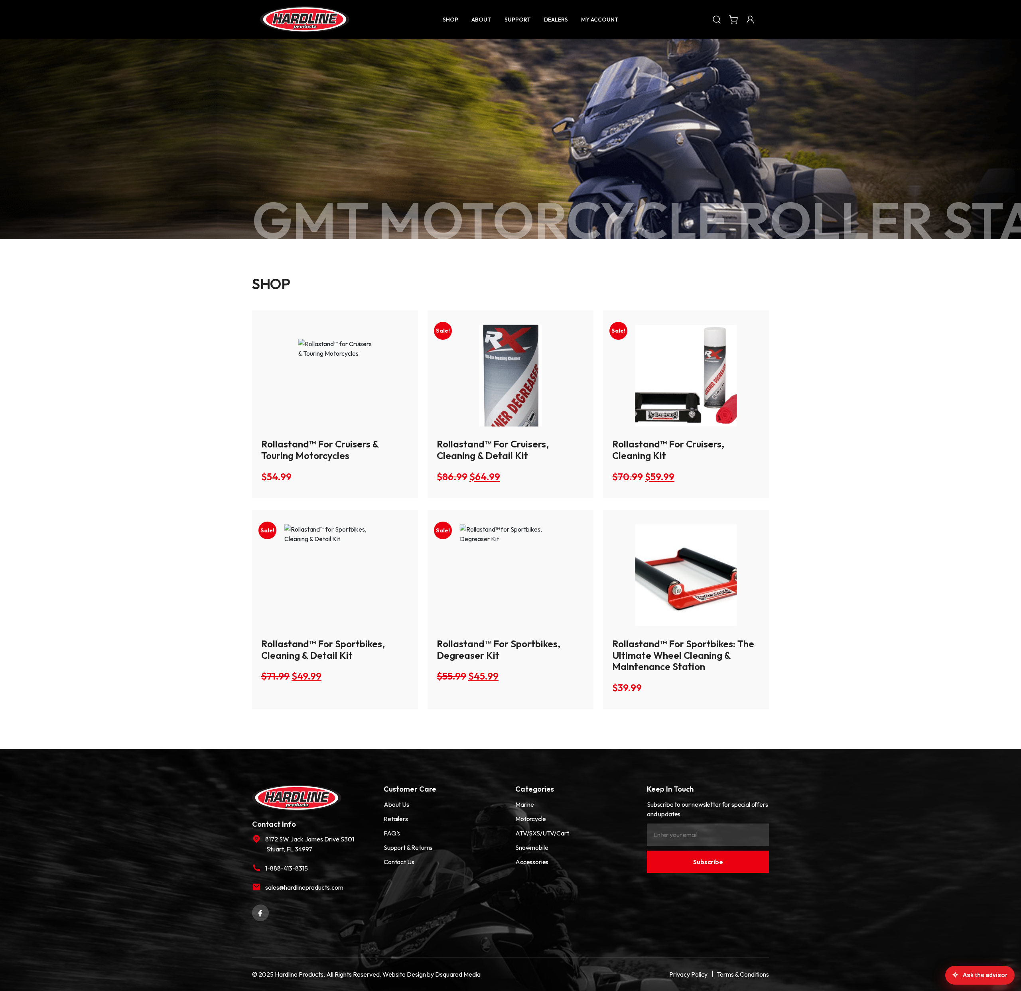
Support (518, 19)
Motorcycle (530, 819)
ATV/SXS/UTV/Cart (542, 833)
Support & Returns (408, 847)
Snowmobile (531, 847)
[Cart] (733, 19)
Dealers (556, 19)
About (481, 19)
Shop (450, 19)
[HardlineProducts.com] (304, 19)
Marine (524, 804)
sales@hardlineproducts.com (304, 887)
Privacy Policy (688, 974)
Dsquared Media (458, 974)
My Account (600, 19)
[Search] (716, 19)
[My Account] (750, 19)
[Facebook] (260, 912)
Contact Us (399, 862)
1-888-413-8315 (286, 868)
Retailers (396, 819)
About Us (396, 804)
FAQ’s (392, 833)
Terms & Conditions (743, 974)
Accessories (531, 862)
